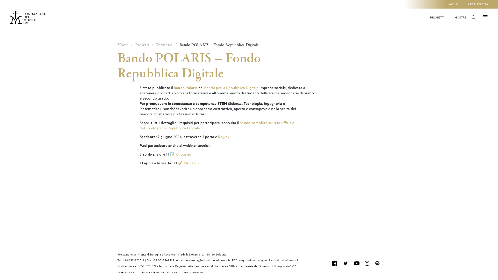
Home (122, 45)
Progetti (437, 17)
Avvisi (453, 4)
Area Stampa (478, 4)
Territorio (164, 45)
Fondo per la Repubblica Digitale (231, 88)
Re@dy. (224, 137)
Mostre (460, 17)
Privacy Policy (125, 272)
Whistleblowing (193, 272)
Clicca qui (184, 154)
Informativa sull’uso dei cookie (159, 272)
